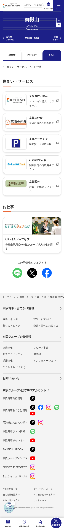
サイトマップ (39, 500)
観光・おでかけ (42, 319)
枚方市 (10, 37)
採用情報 (8, 360)
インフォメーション (44, 360)
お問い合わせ (11, 378)
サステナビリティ (13, 354)
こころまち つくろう (14, 367)
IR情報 (37, 354)
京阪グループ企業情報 (33, 5)
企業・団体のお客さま (45, 325)
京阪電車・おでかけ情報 (18, 308)
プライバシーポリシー (44, 489)
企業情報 (8, 347)
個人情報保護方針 (11, 494)
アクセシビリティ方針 (44, 494)
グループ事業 (40, 347)
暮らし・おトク (11, 325)
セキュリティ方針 (11, 500)
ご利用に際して (10, 489)
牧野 (55, 37)
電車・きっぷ (10, 319)
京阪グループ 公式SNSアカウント (24, 390)
